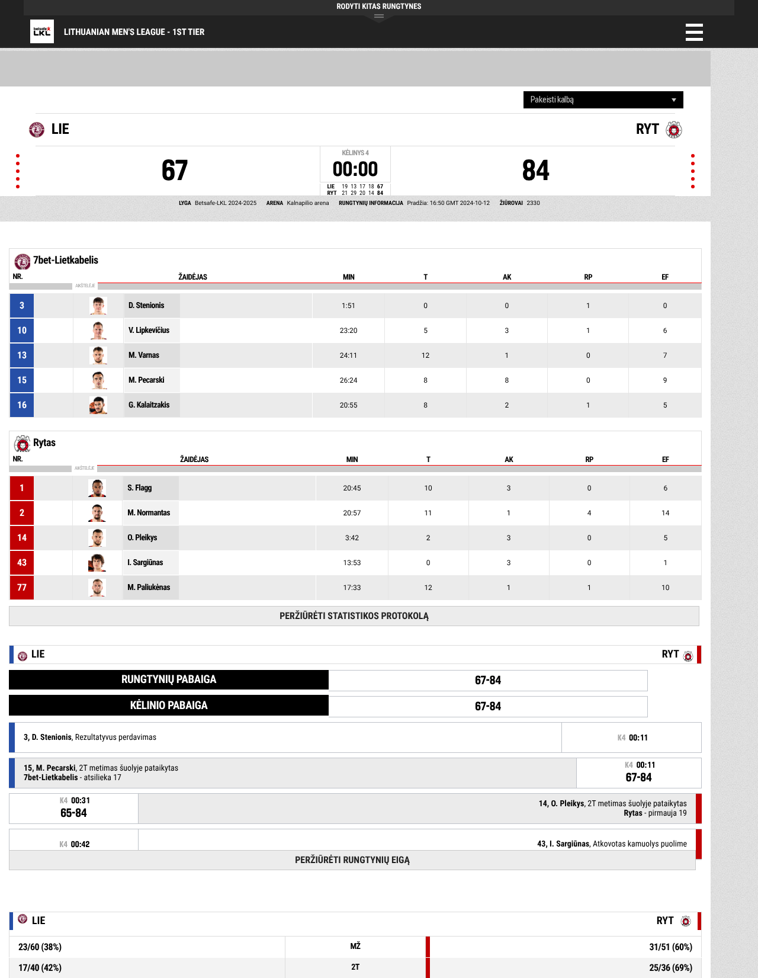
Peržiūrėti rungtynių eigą (352, 859)
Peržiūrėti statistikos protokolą (354, 615)
